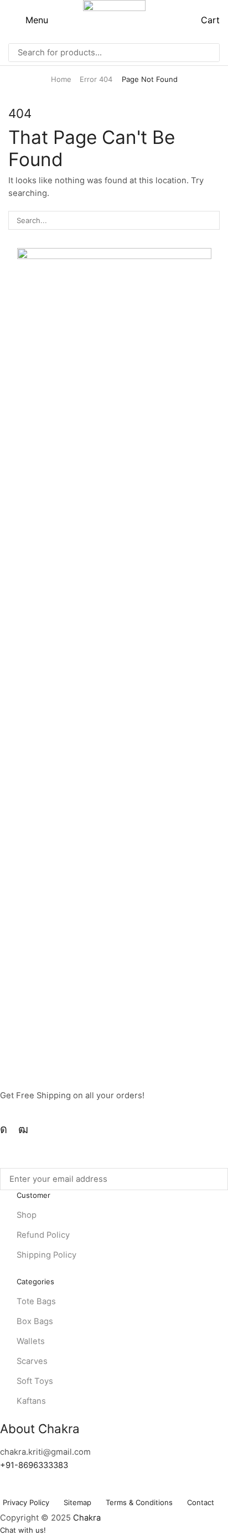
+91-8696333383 (34, 1465)
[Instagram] (3, 1129)
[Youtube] (23, 1129)
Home (61, 79)
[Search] (208, 52)
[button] (28, 20)
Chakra (87, 1518)
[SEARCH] (210, 220)
